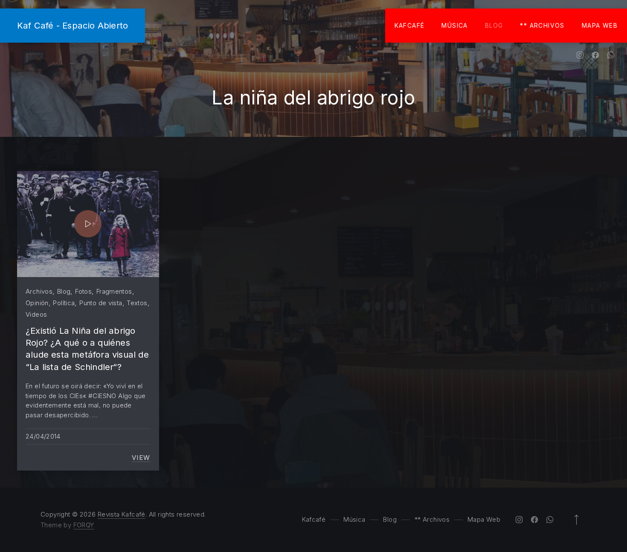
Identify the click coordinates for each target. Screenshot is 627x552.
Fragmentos (114, 291)
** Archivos (542, 25)
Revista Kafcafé (121, 514)
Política (64, 303)
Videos (36, 314)
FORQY (83, 525)
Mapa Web (600, 25)
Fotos (83, 291)
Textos (137, 303)
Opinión (37, 303)
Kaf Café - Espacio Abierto (72, 25)
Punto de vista (100, 303)
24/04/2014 (43, 436)
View (141, 458)
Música (454, 25)
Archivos (39, 291)
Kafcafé (410, 25)
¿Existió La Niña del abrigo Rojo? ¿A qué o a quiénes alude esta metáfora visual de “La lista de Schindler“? (87, 348)
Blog (494, 25)
